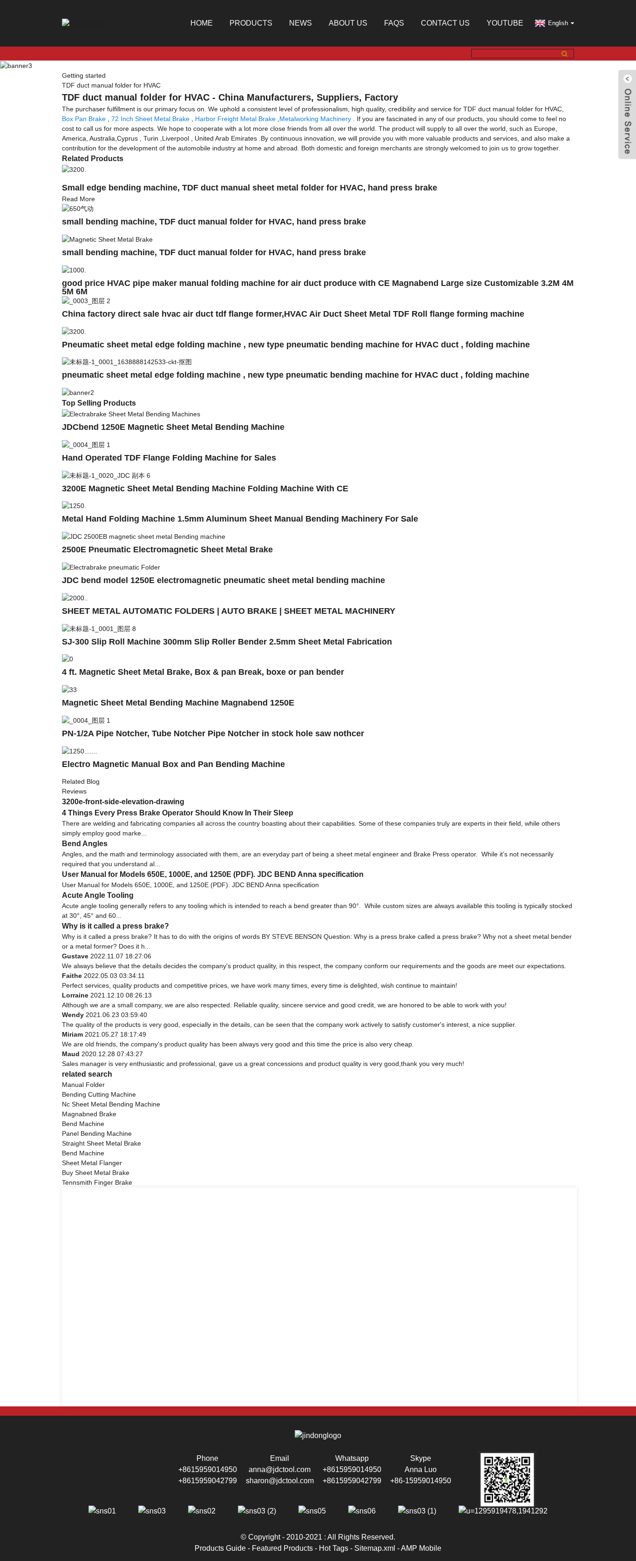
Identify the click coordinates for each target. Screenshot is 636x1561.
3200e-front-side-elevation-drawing (123, 802)
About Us (348, 23)
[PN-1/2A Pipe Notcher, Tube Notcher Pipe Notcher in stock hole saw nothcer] (86, 720)
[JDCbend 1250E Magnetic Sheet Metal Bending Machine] (131, 413)
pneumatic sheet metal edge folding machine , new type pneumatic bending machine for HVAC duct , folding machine (295, 375)
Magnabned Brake (89, 1114)
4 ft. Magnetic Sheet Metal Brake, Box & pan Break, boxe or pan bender (203, 672)
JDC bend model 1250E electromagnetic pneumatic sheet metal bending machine (223, 580)
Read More (78, 199)
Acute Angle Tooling (98, 895)
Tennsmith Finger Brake (97, 1182)
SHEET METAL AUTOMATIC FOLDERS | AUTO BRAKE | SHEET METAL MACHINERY (228, 611)
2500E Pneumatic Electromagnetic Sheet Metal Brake (167, 549)
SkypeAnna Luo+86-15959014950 (420, 1469)
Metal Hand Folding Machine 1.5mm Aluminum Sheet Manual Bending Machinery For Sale (240, 518)
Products (251, 23)
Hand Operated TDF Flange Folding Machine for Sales (169, 457)
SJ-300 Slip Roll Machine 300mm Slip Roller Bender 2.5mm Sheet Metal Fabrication (227, 641)
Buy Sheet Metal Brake (95, 1172)
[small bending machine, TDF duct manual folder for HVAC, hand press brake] (78, 208)
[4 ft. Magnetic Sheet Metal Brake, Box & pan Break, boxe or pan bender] (67, 659)
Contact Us (445, 23)
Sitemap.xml (374, 1548)
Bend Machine (83, 1123)
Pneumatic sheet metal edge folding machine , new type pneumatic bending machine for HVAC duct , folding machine (296, 344)
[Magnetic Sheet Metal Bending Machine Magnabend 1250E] (69, 689)
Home (201, 23)
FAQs (394, 23)
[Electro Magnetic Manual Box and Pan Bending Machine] (79, 750)
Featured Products (282, 1548)
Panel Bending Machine (97, 1133)
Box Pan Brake (84, 118)
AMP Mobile (421, 1548)
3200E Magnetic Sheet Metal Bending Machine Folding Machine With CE (205, 488)
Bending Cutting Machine (99, 1094)
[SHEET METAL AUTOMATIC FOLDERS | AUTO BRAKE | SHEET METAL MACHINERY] (75, 597)
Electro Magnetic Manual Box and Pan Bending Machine (173, 764)
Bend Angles (85, 844)
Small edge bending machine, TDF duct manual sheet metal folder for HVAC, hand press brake (249, 187)
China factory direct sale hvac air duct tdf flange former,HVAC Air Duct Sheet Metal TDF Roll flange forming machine (293, 314)
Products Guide (220, 1548)
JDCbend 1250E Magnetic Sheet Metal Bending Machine (173, 427)
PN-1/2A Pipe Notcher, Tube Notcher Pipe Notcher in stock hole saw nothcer (213, 733)
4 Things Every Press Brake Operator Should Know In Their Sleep (177, 813)
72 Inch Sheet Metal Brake (150, 118)
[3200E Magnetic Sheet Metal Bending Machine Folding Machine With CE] (106, 475)
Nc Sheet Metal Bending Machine (111, 1104)
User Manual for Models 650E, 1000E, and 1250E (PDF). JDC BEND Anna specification (213, 874)
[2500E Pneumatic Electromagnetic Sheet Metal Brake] (143, 536)
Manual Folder (83, 1084)
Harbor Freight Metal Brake (235, 118)
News (300, 23)
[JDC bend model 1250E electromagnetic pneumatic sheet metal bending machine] (111, 566)
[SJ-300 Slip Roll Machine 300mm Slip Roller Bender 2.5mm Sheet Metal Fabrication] (99, 628)
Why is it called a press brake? (115, 926)
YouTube (505, 23)
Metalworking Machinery (315, 118)
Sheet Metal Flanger (92, 1163)
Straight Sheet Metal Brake (101, 1143)
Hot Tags (333, 1548)
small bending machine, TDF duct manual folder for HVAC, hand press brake (214, 221)
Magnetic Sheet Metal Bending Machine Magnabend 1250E (178, 702)
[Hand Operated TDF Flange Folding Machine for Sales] (86, 444)
